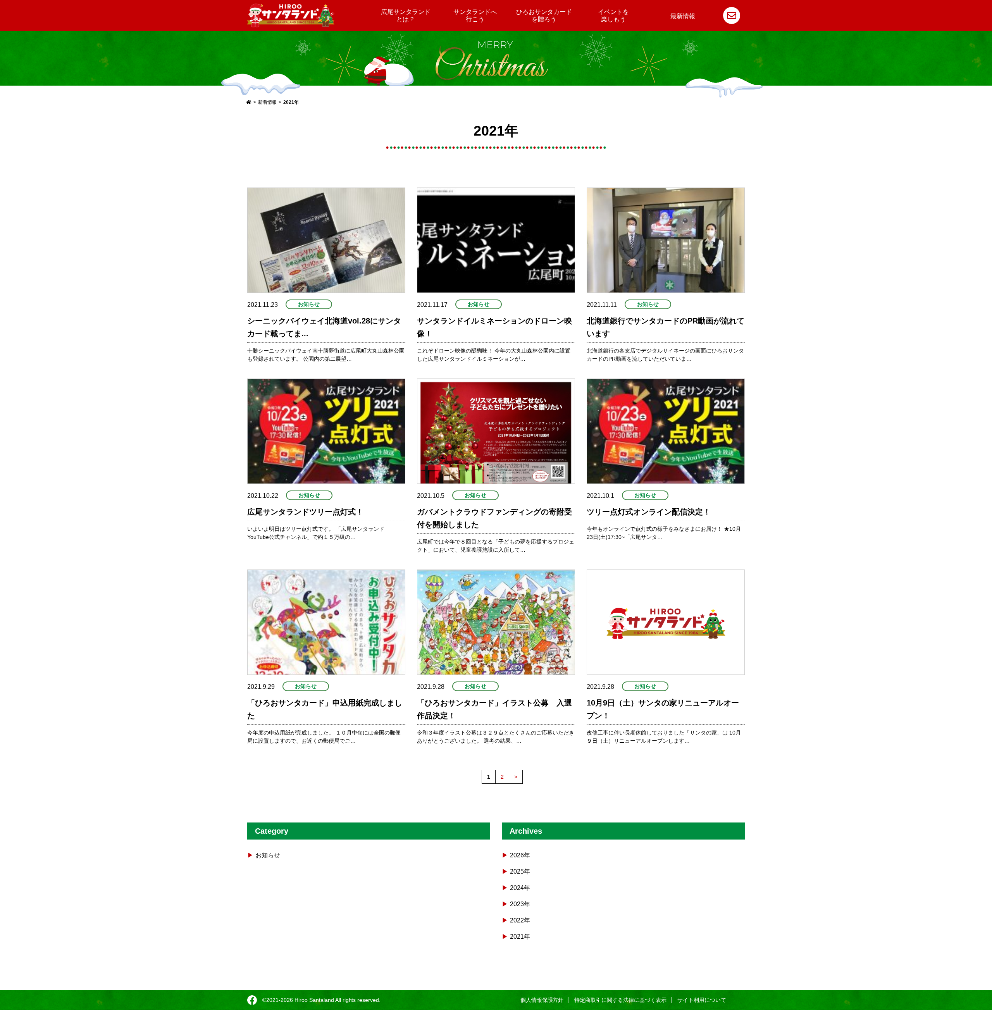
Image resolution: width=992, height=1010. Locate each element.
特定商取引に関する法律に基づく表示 (620, 1000)
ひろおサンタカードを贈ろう (544, 15)
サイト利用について (701, 1000)
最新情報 (682, 16)
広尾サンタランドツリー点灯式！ (305, 512)
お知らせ (309, 304)
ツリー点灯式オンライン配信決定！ (649, 512)
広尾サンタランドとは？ (406, 15)
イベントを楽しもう (613, 15)
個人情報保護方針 (542, 1000)
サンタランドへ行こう (475, 15)
